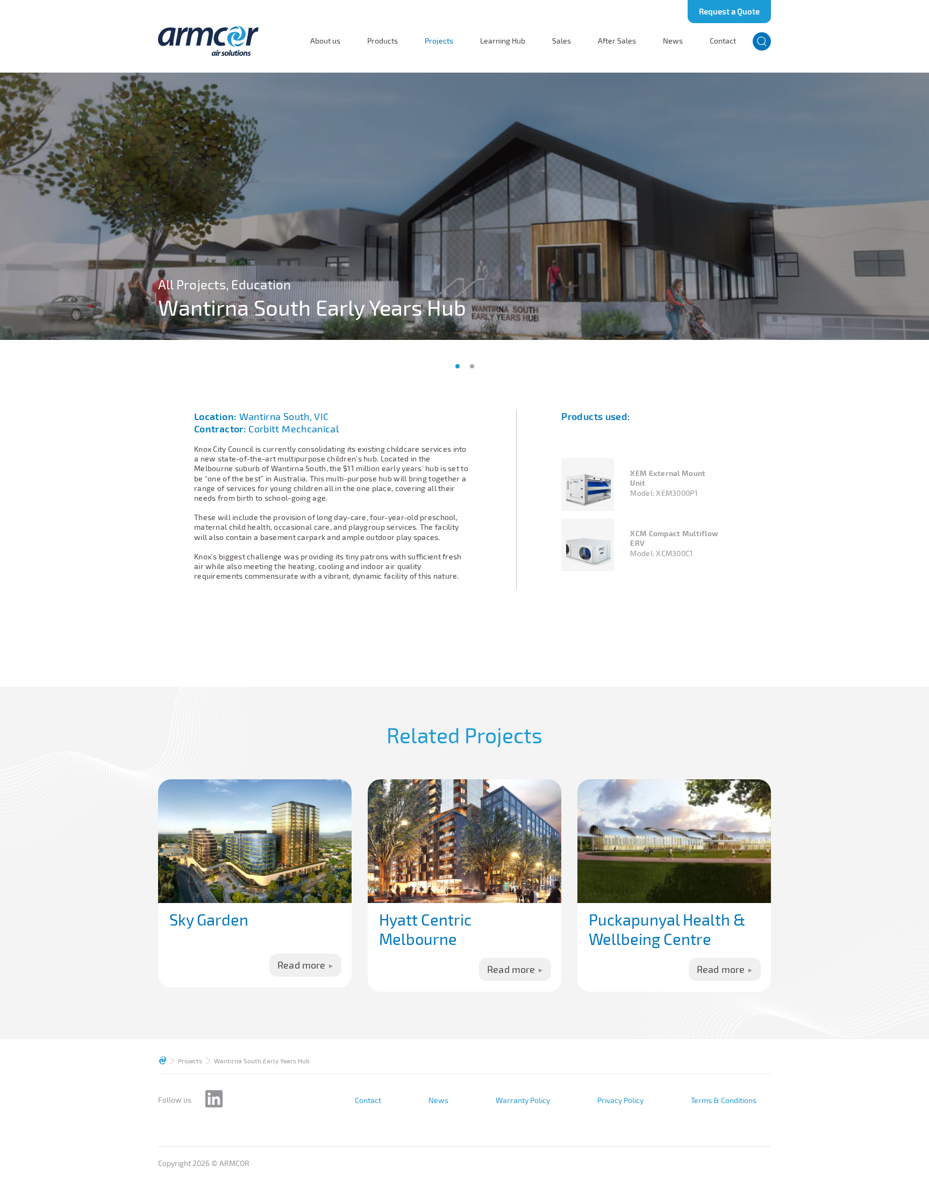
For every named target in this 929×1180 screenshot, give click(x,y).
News (673, 41)
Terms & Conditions (723, 1100)
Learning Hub (502, 41)
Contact (723, 41)
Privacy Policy (620, 1100)
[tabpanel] (464, 206)
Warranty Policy (523, 1100)
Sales (561, 41)
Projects (439, 41)
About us (325, 41)
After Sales (617, 41)
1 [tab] (457, 366)
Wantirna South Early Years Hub (262, 1060)
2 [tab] (472, 366)
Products (382, 41)
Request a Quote (729, 11)
